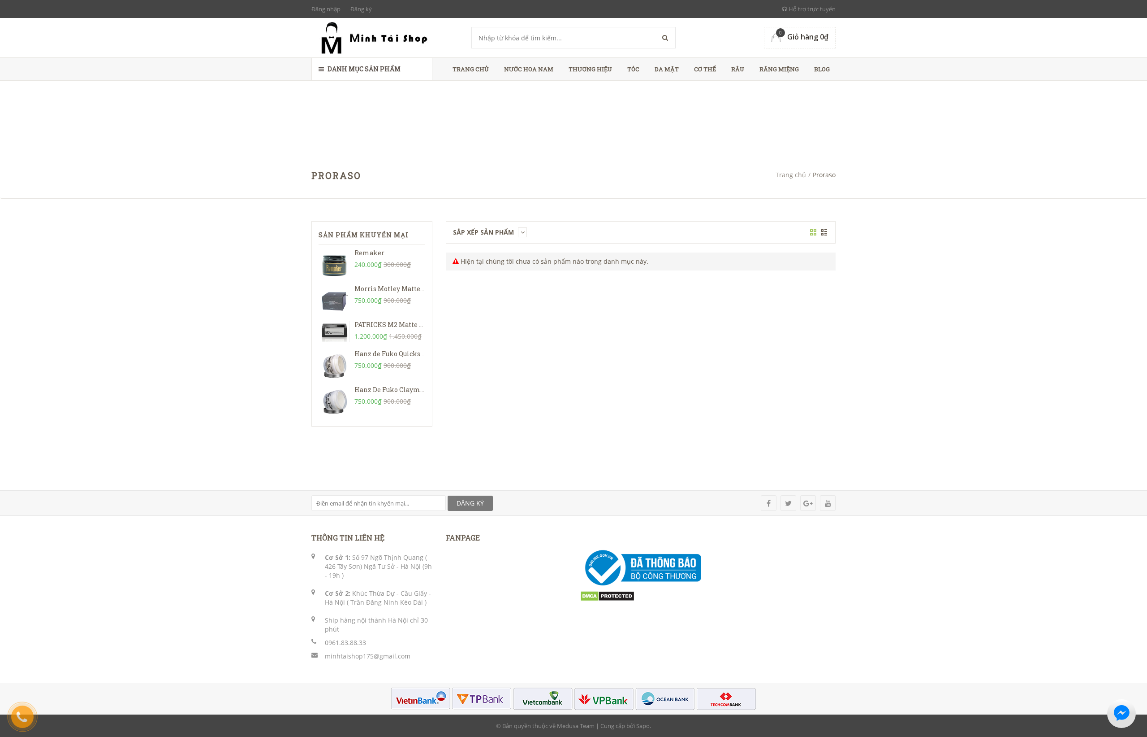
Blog (822, 69)
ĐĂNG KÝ (470, 503)
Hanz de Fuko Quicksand (393, 353)
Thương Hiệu (590, 69)
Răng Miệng (779, 69)
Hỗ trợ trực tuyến (811, 9)
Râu (737, 69)
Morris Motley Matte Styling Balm (409, 288)
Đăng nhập (326, 9)
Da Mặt (667, 69)
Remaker (369, 253)
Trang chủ (471, 69)
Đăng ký (361, 9)
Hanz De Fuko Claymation (395, 389)
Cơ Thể (705, 69)
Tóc (633, 69)
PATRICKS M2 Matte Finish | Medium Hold (421, 324)
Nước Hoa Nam (528, 69)
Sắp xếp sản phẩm (484, 232)
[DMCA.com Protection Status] (607, 595)
